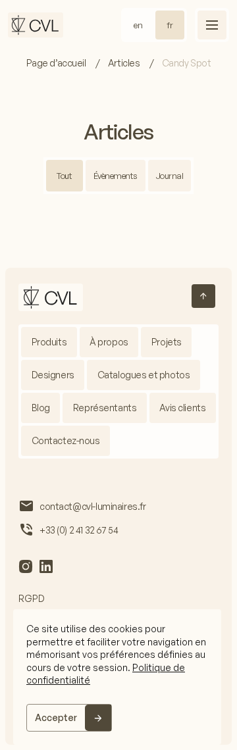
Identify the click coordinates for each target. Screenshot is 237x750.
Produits (49, 341)
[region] (117, 677)
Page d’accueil (57, 62)
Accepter (56, 717)
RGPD (31, 598)
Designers (53, 374)
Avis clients (182, 407)
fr (170, 25)
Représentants (105, 407)
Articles (125, 62)
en (138, 25)
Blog (41, 407)
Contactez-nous (66, 440)
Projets (166, 341)
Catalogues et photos (143, 374)
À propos (109, 341)
